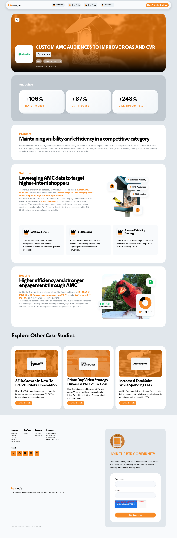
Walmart (14, 435)
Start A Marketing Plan (157, 5)
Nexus (26, 433)
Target (13, 437)
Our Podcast (50, 437)
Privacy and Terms (52, 439)
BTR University (51, 435)
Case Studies (51, 433)
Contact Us (39, 435)
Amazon (14, 433)
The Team (38, 433)
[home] (14, 5)
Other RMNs (15, 441)
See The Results (23, 403)
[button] (58, 5)
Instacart (14, 439)
